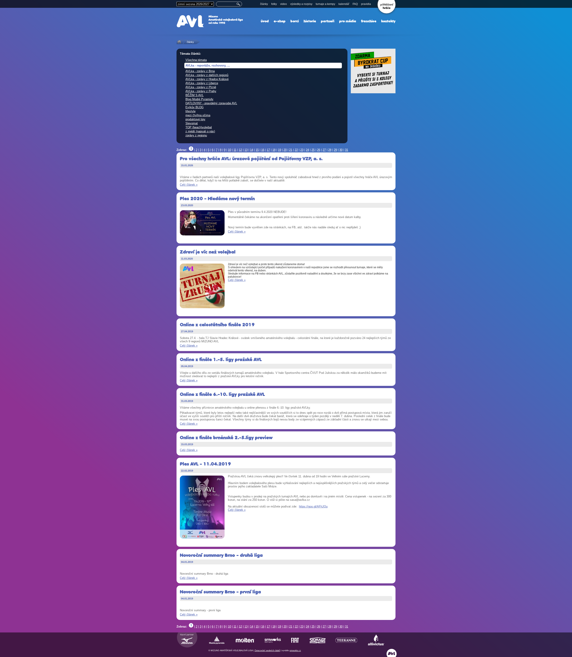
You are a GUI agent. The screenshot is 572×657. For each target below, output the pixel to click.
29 (335, 150)
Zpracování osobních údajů (267, 650)
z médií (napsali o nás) (200, 131)
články (264, 4)
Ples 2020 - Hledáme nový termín (217, 198)
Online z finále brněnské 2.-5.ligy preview (226, 437)
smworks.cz (295, 650)
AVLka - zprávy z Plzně (200, 87)
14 (251, 150)
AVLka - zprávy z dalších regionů (206, 75)
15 (257, 150)
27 (324, 150)
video (283, 4)
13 (246, 150)
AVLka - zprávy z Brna (200, 71)
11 (234, 150)
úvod (265, 21)
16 (262, 150)
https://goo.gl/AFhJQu (313, 506)
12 (240, 150)
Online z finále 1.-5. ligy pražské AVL (221, 359)
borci (294, 21)
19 (279, 150)
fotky (274, 4)
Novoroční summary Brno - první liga (220, 592)
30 (341, 150)
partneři (327, 21)
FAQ (355, 4)
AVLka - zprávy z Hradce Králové (207, 79)
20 (285, 150)
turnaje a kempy (325, 4)
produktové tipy (195, 119)
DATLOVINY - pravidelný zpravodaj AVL (211, 103)
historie (310, 21)
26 (318, 150)
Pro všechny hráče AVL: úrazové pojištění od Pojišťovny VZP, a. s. (251, 158)
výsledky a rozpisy (301, 4)
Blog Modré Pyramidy (199, 99)
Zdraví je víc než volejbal (208, 252)
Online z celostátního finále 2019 (217, 324)
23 (301, 150)
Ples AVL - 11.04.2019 (205, 464)
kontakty (388, 21)
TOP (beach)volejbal (198, 127)
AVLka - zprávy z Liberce (201, 83)
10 (229, 150)
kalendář (344, 4)
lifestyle (190, 111)
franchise (368, 21)
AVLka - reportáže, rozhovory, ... (207, 65)
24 (307, 150)
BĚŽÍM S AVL (194, 95)
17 (268, 150)
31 (346, 150)
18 (273, 150)
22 (296, 150)
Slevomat (191, 123)
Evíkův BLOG (194, 107)
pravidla (366, 4)
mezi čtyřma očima (197, 115)
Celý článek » (189, 184)
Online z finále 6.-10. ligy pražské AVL (222, 394)
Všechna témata (196, 60)
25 (313, 150)
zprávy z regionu (196, 135)
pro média (347, 21)
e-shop (280, 21)
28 (329, 150)
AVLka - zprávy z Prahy (200, 91)
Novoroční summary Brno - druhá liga (221, 555)
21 (290, 150)
